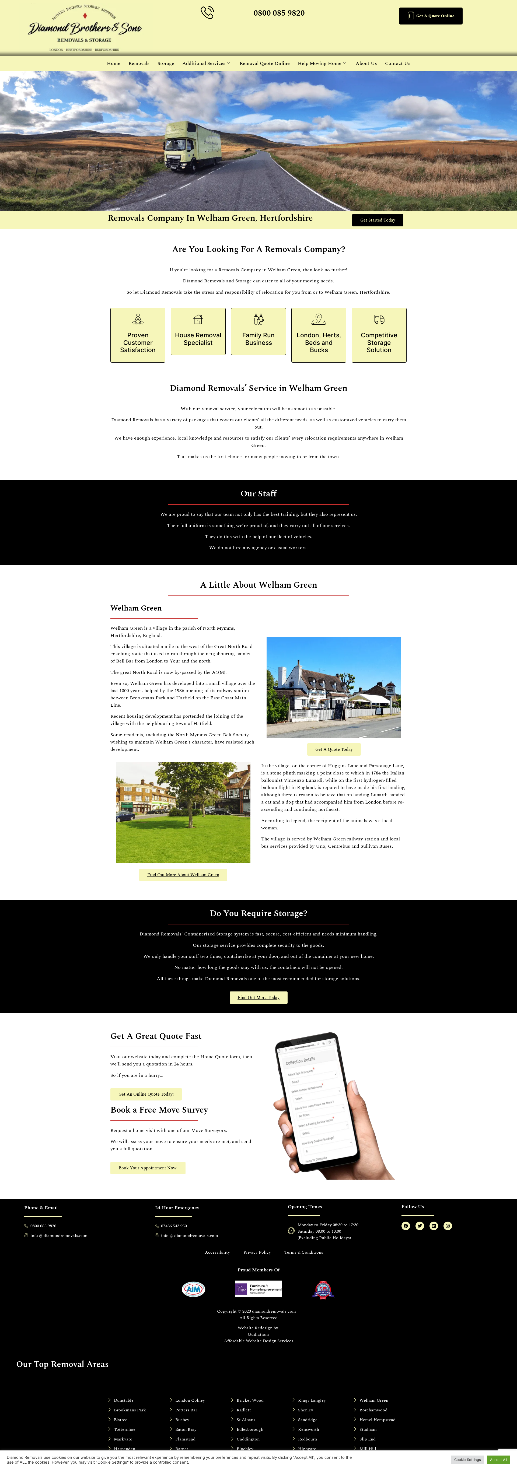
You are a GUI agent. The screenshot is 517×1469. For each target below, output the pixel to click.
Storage (166, 63)
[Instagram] (447, 1226)
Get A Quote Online (435, 16)
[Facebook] (405, 1226)
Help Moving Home (319, 63)
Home (113, 63)
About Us (366, 63)
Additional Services (203, 63)
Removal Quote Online (265, 63)
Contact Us (397, 63)
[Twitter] (419, 1226)
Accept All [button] (498, 1459)
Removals (138, 63)
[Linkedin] (433, 1226)
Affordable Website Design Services (258, 1341)
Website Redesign (255, 1328)
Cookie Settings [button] (467, 1459)
